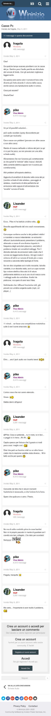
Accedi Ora (25, 668)
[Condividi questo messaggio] (45, 56)
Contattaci (33, 706)
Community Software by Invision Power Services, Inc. (25, 712)
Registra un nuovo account (25, 652)
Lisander (19, 203)
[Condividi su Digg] (17, 698)
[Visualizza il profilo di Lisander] (7, 205)
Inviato (12, 56)
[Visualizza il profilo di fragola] (7, 45)
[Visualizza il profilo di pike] (7, 111)
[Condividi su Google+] (12, 698)
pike (16, 110)
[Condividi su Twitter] (3, 698)
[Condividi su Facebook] (8, 698)
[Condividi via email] (35, 698)
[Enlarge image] (28, 326)
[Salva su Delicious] (22, 698)
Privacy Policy (19, 706)
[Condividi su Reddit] (26, 698)
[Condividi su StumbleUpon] (31, 698)
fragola (13, 29)
